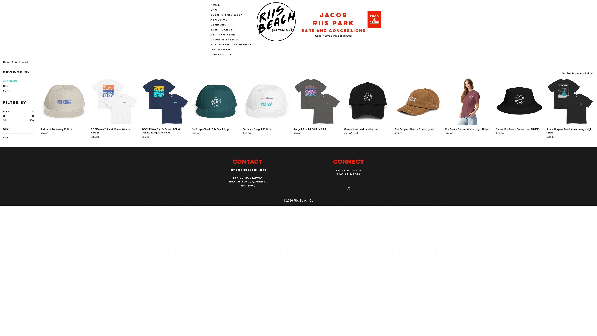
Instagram (220, 49)
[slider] (4, 116)
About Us (219, 19)
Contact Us (221, 54)
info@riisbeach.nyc (248, 169)
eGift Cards (222, 29)
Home (215, 4)
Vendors (219, 24)
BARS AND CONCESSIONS (333, 30)
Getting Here (223, 34)
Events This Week (227, 14)
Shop (215, 9)
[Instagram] (348, 188)
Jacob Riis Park (334, 19)
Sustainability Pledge (231, 44)
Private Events (224, 39)
